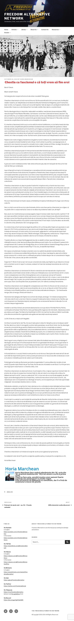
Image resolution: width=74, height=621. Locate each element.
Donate (6, 32)
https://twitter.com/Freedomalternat (15, 586)
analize (10, 492)
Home (6, 29)
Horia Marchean (26, 79)
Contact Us (44, 29)
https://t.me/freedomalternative (13, 592)
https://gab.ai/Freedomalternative (14, 580)
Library (23, 29)
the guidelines (15, 594)
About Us (34, 29)
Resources (55, 29)
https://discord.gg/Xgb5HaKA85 (13, 600)
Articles (14, 29)
